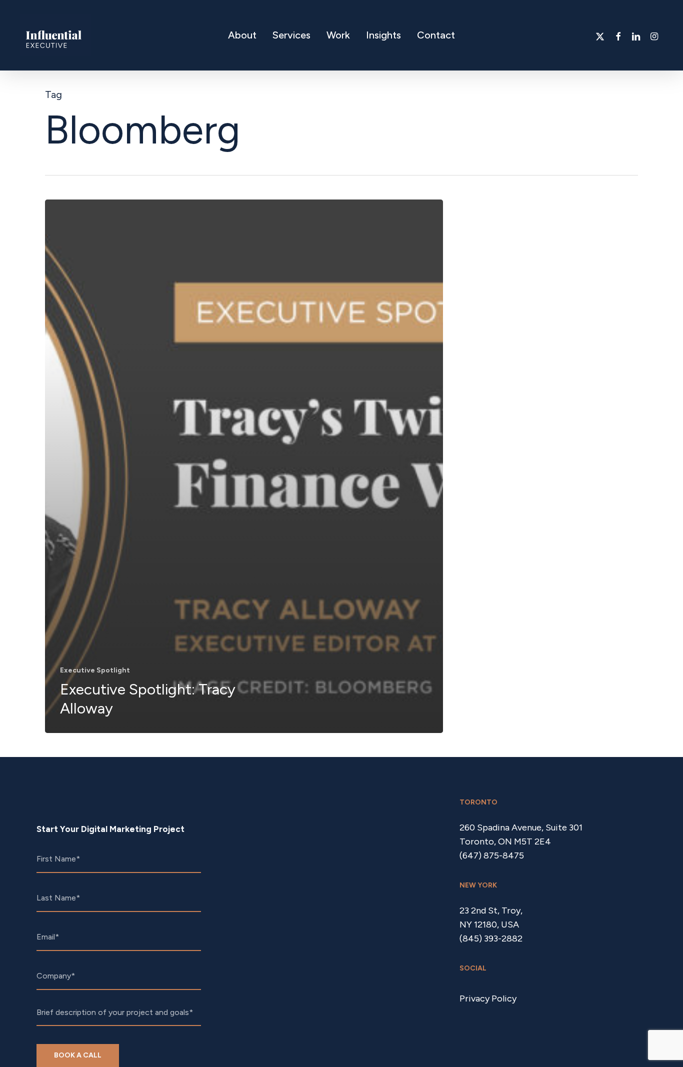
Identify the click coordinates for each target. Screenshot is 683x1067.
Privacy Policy (488, 998)
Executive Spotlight (95, 670)
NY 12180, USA (489, 924)
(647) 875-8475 (492, 855)
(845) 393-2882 (491, 938)
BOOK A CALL (78, 1055)
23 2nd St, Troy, (491, 910)
